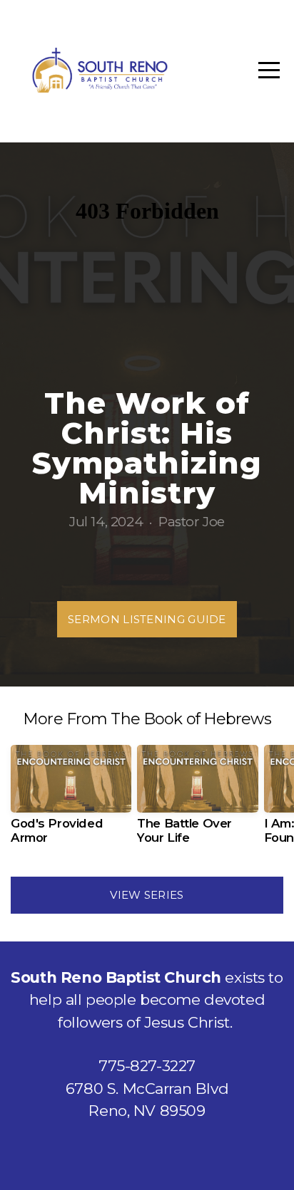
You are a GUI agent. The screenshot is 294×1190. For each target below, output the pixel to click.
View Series (146, 895)
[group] (71, 800)
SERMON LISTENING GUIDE (147, 619)
